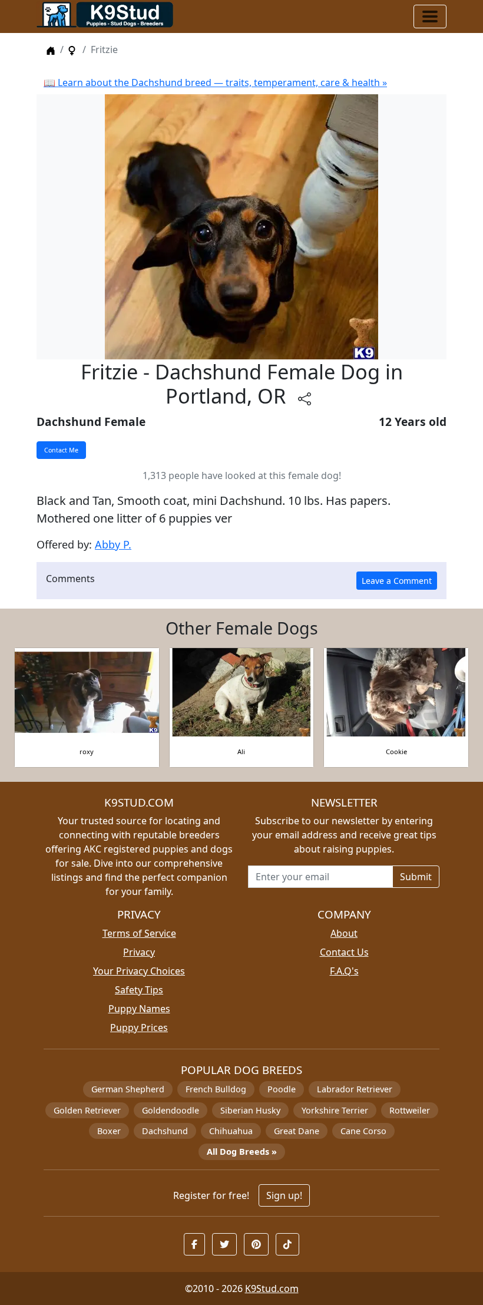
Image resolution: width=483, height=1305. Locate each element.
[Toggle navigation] (429, 16)
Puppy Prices (139, 1027)
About (344, 933)
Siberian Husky (250, 1110)
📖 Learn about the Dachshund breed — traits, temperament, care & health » (215, 82)
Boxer (109, 1130)
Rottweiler (409, 1110)
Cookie (396, 751)
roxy (87, 751)
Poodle (281, 1089)
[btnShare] (304, 398)
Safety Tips (139, 989)
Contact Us (344, 952)
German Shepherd (127, 1089)
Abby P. (113, 544)
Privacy (139, 952)
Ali (241, 751)
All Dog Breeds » (242, 1151)
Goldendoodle (170, 1110)
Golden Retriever (87, 1110)
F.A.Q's (344, 970)
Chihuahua (231, 1130)
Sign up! (284, 1195)
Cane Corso (363, 1130)
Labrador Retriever (354, 1089)
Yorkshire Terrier (335, 1110)
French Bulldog (216, 1089)
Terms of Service (139, 933)
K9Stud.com (272, 1288)
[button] (194, 1244)
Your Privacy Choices (139, 970)
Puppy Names (139, 1008)
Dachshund (165, 1130)
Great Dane (296, 1130)
